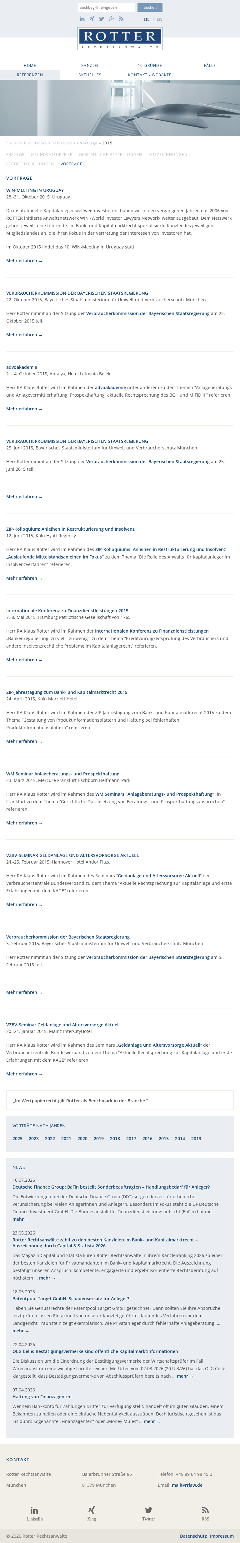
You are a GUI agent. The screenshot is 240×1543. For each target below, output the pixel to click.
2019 (99, 1138)
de (147, 19)
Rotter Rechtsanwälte (120, 38)
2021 (66, 1138)
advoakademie (21, 367)
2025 (17, 1138)
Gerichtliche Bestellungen (110, 154)
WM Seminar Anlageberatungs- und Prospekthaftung (62, 774)
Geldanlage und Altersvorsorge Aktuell (159, 876)
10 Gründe (150, 65)
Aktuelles (90, 75)
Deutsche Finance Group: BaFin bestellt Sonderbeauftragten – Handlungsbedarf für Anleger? (111, 1187)
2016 (147, 1138)
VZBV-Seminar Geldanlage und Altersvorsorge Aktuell (63, 1025)
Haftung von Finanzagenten (42, 1397)
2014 (180, 1138)
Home (30, 65)
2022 (50, 1138)
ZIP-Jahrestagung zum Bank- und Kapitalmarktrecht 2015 (67, 692)
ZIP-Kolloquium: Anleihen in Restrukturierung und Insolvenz (70, 529)
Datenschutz (193, 1536)
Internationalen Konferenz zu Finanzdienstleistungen (152, 631)
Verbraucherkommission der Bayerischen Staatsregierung (148, 313)
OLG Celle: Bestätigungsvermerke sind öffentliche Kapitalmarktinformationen (95, 1351)
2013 (196, 1138)
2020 (83, 1138)
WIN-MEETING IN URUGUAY (35, 190)
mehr (18, 1219)
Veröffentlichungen (30, 164)
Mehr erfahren (21, 260)
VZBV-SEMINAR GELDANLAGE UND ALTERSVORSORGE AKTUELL (72, 855)
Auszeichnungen (168, 154)
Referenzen (30, 75)
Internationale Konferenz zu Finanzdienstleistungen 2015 (67, 611)
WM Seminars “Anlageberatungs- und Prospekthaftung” (154, 794)
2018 (115, 1138)
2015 (164, 1138)
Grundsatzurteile (51, 154)
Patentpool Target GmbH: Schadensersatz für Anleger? (70, 1298)
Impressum (222, 1536)
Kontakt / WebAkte (150, 75)
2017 (131, 1138)
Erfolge (15, 154)
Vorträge (89, 143)
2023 (34, 1138)
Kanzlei (89, 65)
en (159, 19)
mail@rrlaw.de (187, 1485)
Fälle (210, 65)
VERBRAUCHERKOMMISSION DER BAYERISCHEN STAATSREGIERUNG (77, 293)
